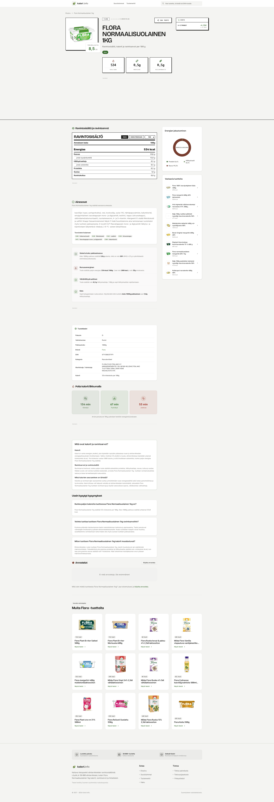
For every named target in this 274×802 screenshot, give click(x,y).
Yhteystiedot (179, 778)
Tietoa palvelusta (181, 771)
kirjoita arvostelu (141, 587)
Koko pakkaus (136, 137)
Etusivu (68, 13)
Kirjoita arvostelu (149, 563)
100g (125, 137)
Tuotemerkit (131, 3)
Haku (143, 782)
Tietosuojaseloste (181, 775)
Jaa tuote (164, 20)
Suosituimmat (119, 3)
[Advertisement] (137, 95)
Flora (104, 350)
